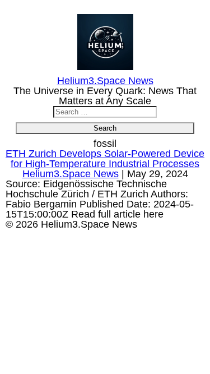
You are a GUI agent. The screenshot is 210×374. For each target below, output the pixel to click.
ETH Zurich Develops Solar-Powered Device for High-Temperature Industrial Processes (105, 158)
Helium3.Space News (70, 173)
